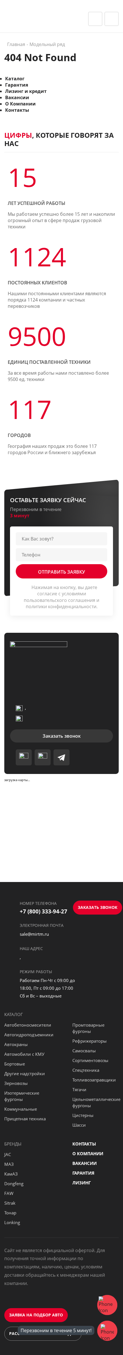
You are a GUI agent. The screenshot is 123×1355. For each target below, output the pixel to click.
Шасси (79, 1125)
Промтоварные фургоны (88, 1028)
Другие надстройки (24, 1073)
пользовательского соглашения (59, 600)
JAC (7, 1154)
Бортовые (14, 1064)
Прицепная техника (25, 1118)
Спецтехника (85, 1070)
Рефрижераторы (89, 1041)
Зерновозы (16, 1083)
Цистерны (83, 1115)
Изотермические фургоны (21, 1096)
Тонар (10, 1213)
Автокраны (16, 1044)
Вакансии (17, 97)
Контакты (17, 110)
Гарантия (16, 85)
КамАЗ (11, 1174)
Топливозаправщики (94, 1080)
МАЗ (9, 1164)
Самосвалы (84, 1050)
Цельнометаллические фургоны (96, 1102)
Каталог (15, 78)
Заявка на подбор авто (36, 1315)
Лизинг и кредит (26, 91)
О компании (87, 1153)
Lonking (12, 1222)
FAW (8, 1193)
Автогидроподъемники (28, 1034)
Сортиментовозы (90, 1060)
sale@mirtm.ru (34, 934)
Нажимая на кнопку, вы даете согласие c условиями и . (61, 597)
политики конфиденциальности (61, 606)
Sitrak (9, 1203)
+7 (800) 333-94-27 (43, 911)
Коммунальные (20, 1109)
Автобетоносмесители (27, 1025)
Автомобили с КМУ (24, 1054)
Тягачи (79, 1089)
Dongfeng (13, 1183)
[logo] (32, 18)
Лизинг (81, 1183)
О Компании (20, 104)
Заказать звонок (62, 736)
